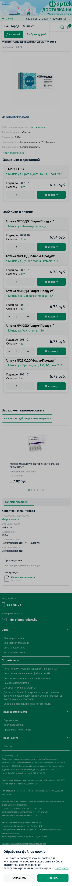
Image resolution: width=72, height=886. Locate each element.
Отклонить (19, 877)
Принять (53, 877)
